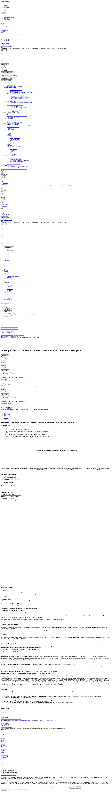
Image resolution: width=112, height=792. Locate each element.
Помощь (2, 752)
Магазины (3, 750)
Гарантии (6, 418)
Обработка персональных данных (8, 775)
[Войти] (1, 239)
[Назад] (8, 249)
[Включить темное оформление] (3, 66)
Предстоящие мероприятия (10, 17)
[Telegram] (4, 362)
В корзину (3, 367)
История (5, 5)
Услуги (2, 735)
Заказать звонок (5, 43)
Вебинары (6, 18)
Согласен (3, 790)
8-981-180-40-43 (4, 725)
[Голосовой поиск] (3, 177)
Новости (6, 26)
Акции (2, 733)
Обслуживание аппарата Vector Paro (12, 34)
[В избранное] (4, 358)
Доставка (6, 416)
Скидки (2, 736)
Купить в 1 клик (4, 370)
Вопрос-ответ (7, 7)
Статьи (5, 27)
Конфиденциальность (5, 773)
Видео (5, 20)
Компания (3, 738)
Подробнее (27, 789)
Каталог (2, 731)
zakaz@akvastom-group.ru (6, 46)
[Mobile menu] (2, 208)
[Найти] (6, 177)
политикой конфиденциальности (47, 720)
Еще (11, 100)
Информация (4, 746)
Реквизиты (3, 749)
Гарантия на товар (5, 757)
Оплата (5, 415)
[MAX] (2, 362)
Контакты (6, 8)
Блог (2, 751)
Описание (6, 412)
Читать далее (86, 782)
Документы (6, 10)
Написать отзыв (5, 713)
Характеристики (7, 414)
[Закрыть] (2, 244)
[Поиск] (2, 237)
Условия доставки (5, 756)
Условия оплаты (4, 755)
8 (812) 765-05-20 (5, 39)
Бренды (2, 734)
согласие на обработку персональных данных (21, 720)
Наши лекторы (7, 19)
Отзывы (5, 6)
